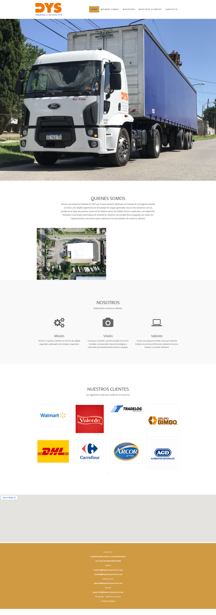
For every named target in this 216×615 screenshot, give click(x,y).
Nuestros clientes (150, 9)
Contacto (171, 9)
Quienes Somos (110, 9)
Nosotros (129, 9)
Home (94, 9)
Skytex (112, 601)
